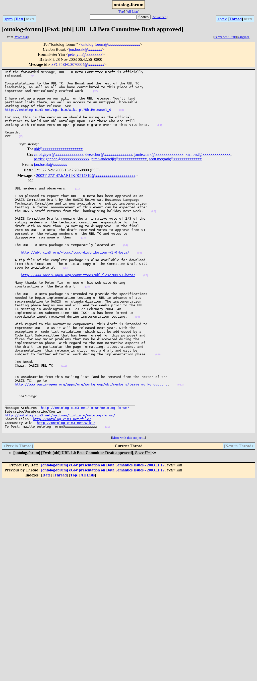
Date (20, 19)
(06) (65, 267)
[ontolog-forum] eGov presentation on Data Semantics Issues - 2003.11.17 (103, 465)
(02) (95, 91)
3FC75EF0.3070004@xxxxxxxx (77, 64)
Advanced (159, 17)
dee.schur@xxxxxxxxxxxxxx (108, 154)
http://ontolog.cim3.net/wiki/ (66, 423)
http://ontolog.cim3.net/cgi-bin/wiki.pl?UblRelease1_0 (58, 110)
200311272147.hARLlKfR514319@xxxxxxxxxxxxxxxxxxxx (85, 175)
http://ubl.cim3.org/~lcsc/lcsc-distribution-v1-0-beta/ (75, 252)
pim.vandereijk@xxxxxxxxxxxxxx (119, 159)
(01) (33, 76)
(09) (137, 316)
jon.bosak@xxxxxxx (85, 49)
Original (243, 37)
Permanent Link (225, 37)
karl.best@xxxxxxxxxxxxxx (208, 154)
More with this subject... (128, 438)
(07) (145, 275)
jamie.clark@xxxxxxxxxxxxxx (158, 154)
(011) (64, 365)
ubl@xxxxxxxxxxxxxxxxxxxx (58, 149)
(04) (159, 125)
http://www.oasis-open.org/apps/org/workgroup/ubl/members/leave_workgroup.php (91, 384)
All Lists (132, 11)
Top (121, 11)
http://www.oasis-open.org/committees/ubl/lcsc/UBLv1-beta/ (78, 275)
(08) (87, 286)
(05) (21, 136)
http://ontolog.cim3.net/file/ (62, 419)
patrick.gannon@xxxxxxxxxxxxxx (61, 159)
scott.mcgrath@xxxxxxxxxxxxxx (175, 159)
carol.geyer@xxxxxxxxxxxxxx (58, 154)
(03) (121, 110)
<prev (8, 19)
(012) (180, 384)
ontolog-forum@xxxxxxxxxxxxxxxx (110, 44)
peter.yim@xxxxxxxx (85, 54)
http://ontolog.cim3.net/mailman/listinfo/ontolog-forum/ (60, 415)
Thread (235, 19)
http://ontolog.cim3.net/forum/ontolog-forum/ (85, 408)
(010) (158, 354)
